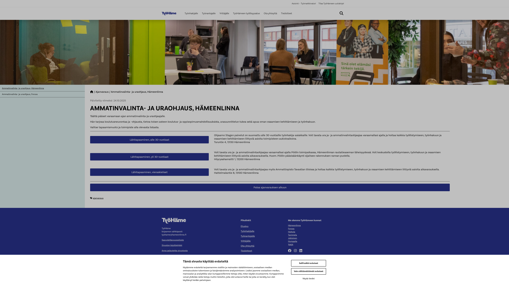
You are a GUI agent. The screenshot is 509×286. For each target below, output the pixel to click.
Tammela (292, 235)
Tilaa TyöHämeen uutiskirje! (331, 3)
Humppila (292, 241)
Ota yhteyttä (270, 13)
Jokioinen (292, 238)
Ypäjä (290, 244)
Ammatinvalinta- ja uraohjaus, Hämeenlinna (23, 88)
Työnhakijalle (191, 13)
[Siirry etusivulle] (91, 91)
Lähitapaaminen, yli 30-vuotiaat (149, 156)
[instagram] (296, 251)
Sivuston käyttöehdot (172, 245)
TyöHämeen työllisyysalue (246, 13)
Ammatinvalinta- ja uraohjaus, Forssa (20, 94)
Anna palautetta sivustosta (175, 250)
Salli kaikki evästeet (308, 263)
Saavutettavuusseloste (173, 240)
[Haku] (341, 13)
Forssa (291, 228)
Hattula (291, 232)
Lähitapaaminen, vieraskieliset (149, 172)
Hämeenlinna (294, 225)
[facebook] (290, 251)
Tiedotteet (286, 13)
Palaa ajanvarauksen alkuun (270, 187)
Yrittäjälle (224, 13)
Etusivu (244, 226)
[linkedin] (301, 251)
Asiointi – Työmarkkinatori (304, 3)
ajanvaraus (98, 198)
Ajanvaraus (102, 91)
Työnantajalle (209, 13)
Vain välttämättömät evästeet (308, 271)
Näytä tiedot (309, 278)
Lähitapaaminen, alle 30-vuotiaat (149, 139)
